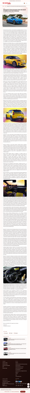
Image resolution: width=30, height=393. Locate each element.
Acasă (3, 6)
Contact (17, 373)
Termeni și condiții (4, 362)
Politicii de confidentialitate (15, 391)
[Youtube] (26, 383)
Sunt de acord (23, 391)
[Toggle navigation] (27, 3)
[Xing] (22, 385)
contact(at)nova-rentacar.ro (6, 381)
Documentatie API (18, 369)
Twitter (11, 333)
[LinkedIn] (22, 383)
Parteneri (17, 362)
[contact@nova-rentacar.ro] (28, 384)
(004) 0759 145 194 (5, 380)
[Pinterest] (24, 383)
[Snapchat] (18, 385)
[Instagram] (18, 383)
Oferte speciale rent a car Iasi (19, 366)
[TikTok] (16, 385)
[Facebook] (16, 383)
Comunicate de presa (18, 376)
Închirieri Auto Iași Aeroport (19, 368)
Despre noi (17, 372)
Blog (5, 6)
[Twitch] (20, 385)
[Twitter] (20, 383)
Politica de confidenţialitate (6, 365)
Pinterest (16, 333)
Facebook (6, 333)
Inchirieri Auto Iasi (18, 365)
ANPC (3, 366)
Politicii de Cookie (7, 391)
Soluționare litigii (4, 368)
